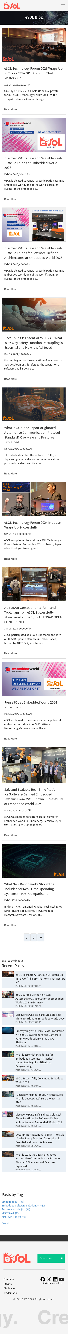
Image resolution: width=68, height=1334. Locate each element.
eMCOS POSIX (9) (14, 1217)
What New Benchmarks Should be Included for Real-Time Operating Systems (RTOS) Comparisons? (29, 889)
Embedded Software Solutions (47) (24, 1205)
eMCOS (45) (10, 1213)
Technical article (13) (16, 1209)
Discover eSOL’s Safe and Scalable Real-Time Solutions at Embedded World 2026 (33, 163)
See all (5, 1223)
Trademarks (10, 1292)
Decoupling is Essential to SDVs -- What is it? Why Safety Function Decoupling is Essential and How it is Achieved (33, 342)
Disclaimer (9, 1288)
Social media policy (52, 1283)
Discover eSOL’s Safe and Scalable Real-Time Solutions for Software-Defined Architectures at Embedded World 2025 (33, 253)
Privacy (7, 1283)
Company (9, 1279)
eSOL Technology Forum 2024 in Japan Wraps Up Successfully (32, 524)
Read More (10, 109)
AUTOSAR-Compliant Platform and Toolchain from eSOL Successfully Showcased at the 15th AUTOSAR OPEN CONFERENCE (33, 614)
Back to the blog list (13, 960)
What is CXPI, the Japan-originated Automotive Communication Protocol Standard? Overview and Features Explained (32, 434)
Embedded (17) (13, 1201)
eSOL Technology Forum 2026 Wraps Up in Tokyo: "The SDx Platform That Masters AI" (33, 73)
